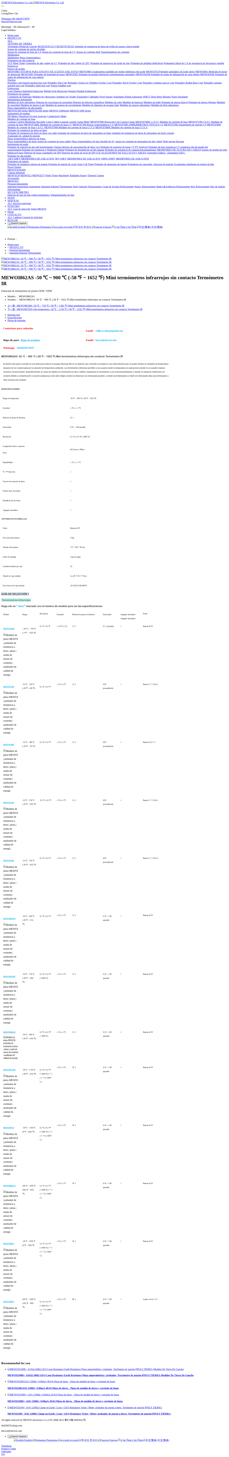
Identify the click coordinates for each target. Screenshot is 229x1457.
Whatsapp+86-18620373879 (15, 18)
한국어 (87, 227)
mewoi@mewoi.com (11, 21)
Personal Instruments (20, 250)
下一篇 (75, 309)
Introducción (13, 315)
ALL (9, 41)
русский (68, 227)
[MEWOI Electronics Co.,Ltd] (114, 2)
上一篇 (65, 305)
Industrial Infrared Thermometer (25, 253)
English (21, 227)
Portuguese (46, 227)
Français (107, 227)
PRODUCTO (16, 247)
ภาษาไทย (131, 227)
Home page (13, 35)
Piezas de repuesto (16, 320)
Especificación (14, 317)
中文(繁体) (157, 227)
